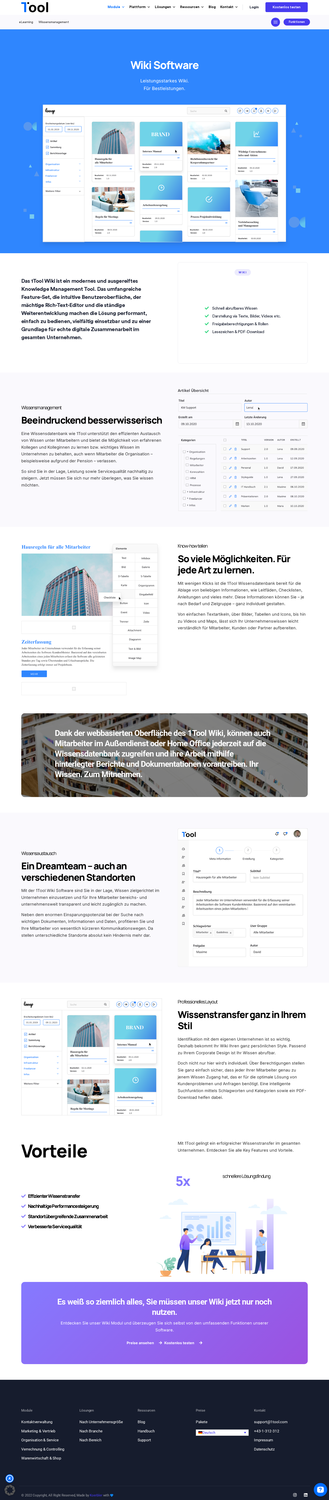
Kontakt (226, 7)
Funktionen (297, 22)
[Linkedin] (306, 1495)
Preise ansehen (140, 1343)
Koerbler (96, 1495)
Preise (200, 1410)
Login (254, 7)
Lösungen (163, 7)
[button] (222, 1432)
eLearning (26, 22)
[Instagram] (295, 1495)
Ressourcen (189, 7)
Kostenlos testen (287, 7)
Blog (212, 7)
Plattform (137, 7)
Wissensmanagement (53, 22)
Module (114, 7)
